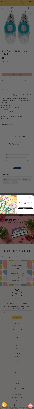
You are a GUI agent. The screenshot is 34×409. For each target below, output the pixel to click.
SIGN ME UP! (25, 208)
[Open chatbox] (30, 405)
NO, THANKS (25, 210)
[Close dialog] (33, 195)
